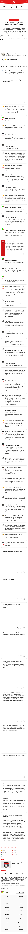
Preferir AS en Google (12, 59)
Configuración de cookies (14, 885)
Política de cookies (4, 885)
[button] (2, 59)
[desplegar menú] (2, 2)
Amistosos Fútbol (14, 20)
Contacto (3, 883)
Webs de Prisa (21, 892)
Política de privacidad (15, 883)
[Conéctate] (26, 2)
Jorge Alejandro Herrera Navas (14, 53)
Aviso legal (8, 883)
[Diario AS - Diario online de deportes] (14, 2)
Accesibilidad (22, 885)
